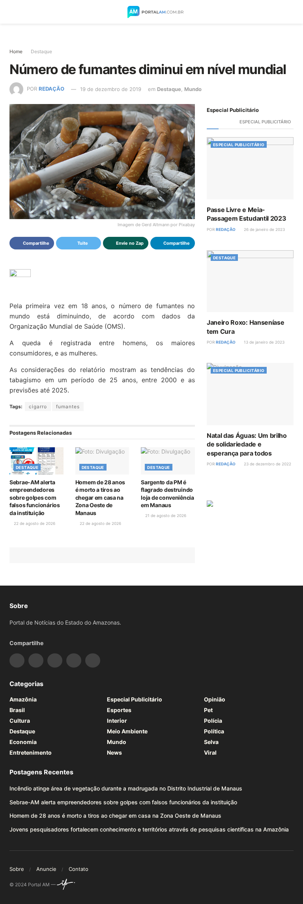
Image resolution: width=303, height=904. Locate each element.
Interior (117, 720)
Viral (210, 752)
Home (15, 51)
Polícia (213, 720)
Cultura (19, 720)
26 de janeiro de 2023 (264, 229)
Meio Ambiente (127, 731)
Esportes (119, 710)
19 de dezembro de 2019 (110, 89)
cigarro (38, 406)
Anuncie (46, 869)
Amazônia (23, 699)
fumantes (68, 406)
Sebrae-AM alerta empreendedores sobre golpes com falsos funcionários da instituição (34, 497)
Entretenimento (30, 752)
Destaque (41, 51)
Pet (208, 710)
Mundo (193, 89)
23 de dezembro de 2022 (267, 463)
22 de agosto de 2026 (34, 523)
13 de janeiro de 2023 (263, 342)
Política (214, 731)
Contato (78, 869)
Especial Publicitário (265, 122)
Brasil (17, 710)
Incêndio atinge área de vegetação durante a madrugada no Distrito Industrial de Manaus (125, 788)
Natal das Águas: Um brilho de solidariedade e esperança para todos (247, 444)
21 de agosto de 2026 (165, 515)
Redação (51, 89)
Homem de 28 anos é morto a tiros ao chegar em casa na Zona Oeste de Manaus (100, 497)
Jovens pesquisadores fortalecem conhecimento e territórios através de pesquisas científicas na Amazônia (149, 829)
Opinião (214, 699)
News (114, 752)
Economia (23, 741)
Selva (211, 741)
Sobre (16, 869)
